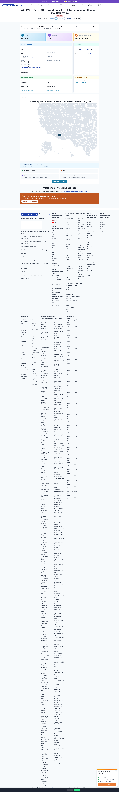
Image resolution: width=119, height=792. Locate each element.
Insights (66, 4)
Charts (83, 4)
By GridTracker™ (21, 5)
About (32, 4)
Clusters (59, 4)
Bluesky (53, 18)
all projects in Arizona (85, 49)
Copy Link (77, 18)
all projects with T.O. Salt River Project (32, 67)
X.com (45, 18)
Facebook (69, 18)
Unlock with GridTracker (27, 90)
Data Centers (89, 4)
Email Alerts (73, 4)
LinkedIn (61, 18)
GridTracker (112, 4)
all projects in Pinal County (89, 53)
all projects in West (30, 58)
